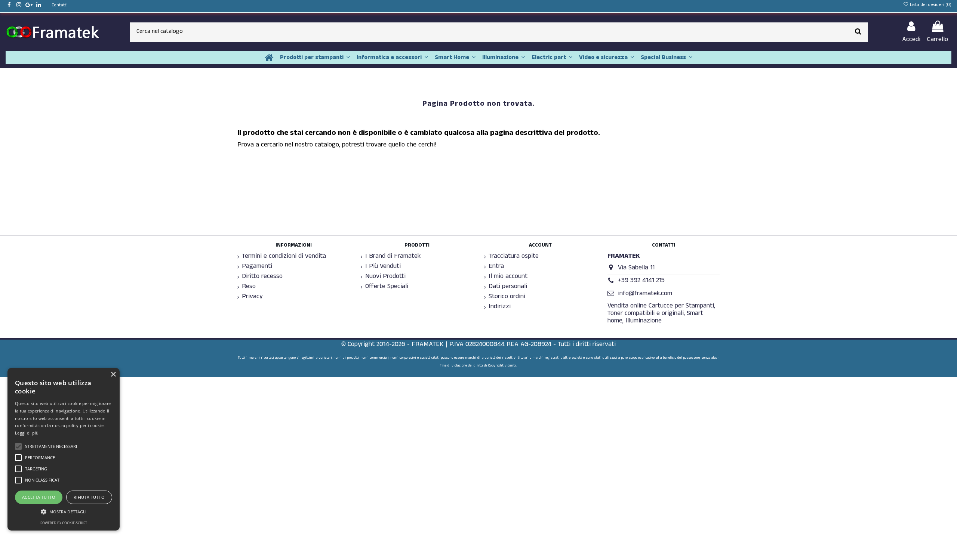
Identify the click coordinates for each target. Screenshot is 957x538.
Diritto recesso (262, 277)
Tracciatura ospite (514, 257)
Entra (496, 267)
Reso (249, 287)
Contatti (60, 5)
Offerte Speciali (386, 287)
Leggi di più (27, 433)
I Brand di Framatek (393, 257)
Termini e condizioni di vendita (284, 257)
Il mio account (508, 277)
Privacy (252, 297)
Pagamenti (257, 267)
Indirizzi (500, 307)
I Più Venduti (383, 267)
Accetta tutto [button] (38, 497)
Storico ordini (507, 297)
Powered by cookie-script (63, 522)
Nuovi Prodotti (385, 277)
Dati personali (508, 287)
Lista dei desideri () (930, 5)
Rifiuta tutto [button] (89, 497)
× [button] (113, 374)
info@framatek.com (645, 294)
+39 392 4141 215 (641, 281)
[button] (63, 512)
